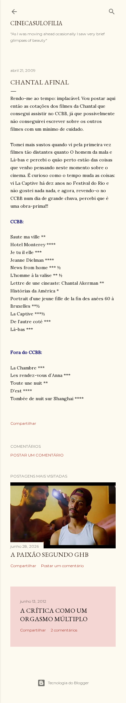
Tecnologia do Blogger (68, 682)
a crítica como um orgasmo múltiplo (54, 614)
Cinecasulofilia (36, 23)
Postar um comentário (37, 455)
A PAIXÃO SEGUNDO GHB (49, 554)
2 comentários (64, 630)
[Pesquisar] (112, 10)
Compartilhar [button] (23, 423)
